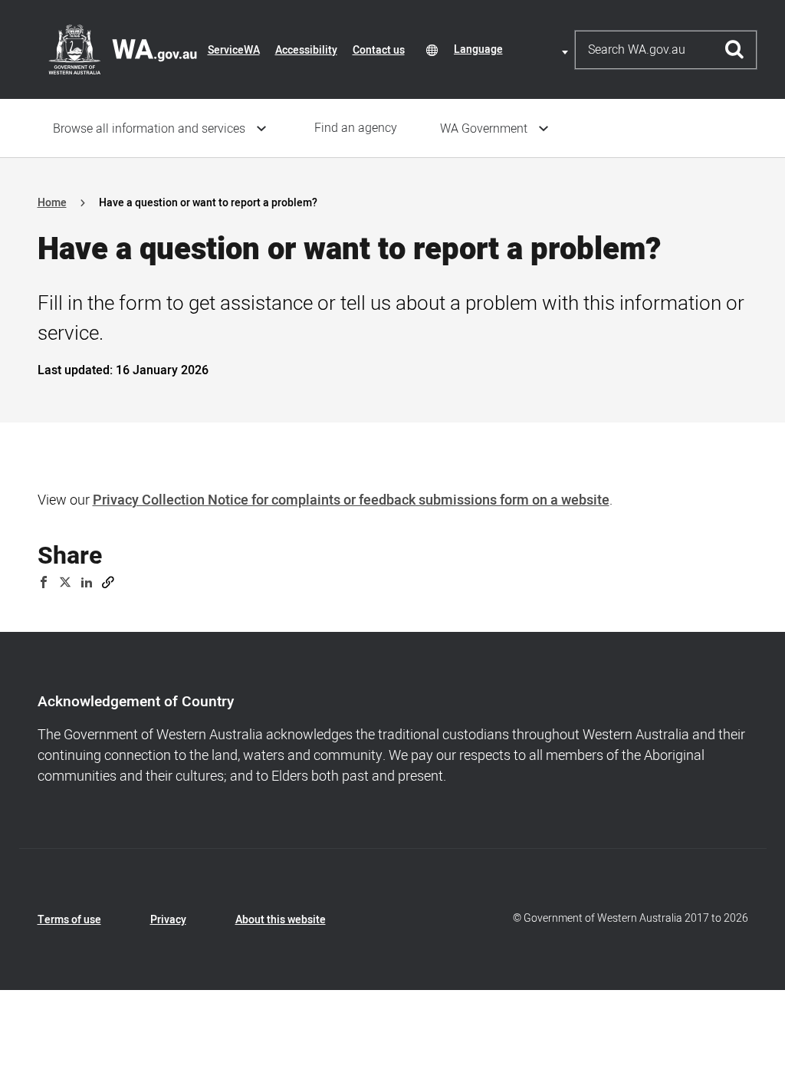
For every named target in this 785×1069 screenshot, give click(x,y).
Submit (735, 50)
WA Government (483, 129)
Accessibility (306, 50)
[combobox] (513, 49)
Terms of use (69, 920)
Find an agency (355, 128)
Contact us (379, 50)
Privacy (168, 920)
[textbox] (513, 49)
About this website (280, 920)
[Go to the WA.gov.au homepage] (123, 49)
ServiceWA (234, 50)
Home (52, 203)
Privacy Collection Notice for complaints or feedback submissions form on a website (351, 500)
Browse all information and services (149, 129)
